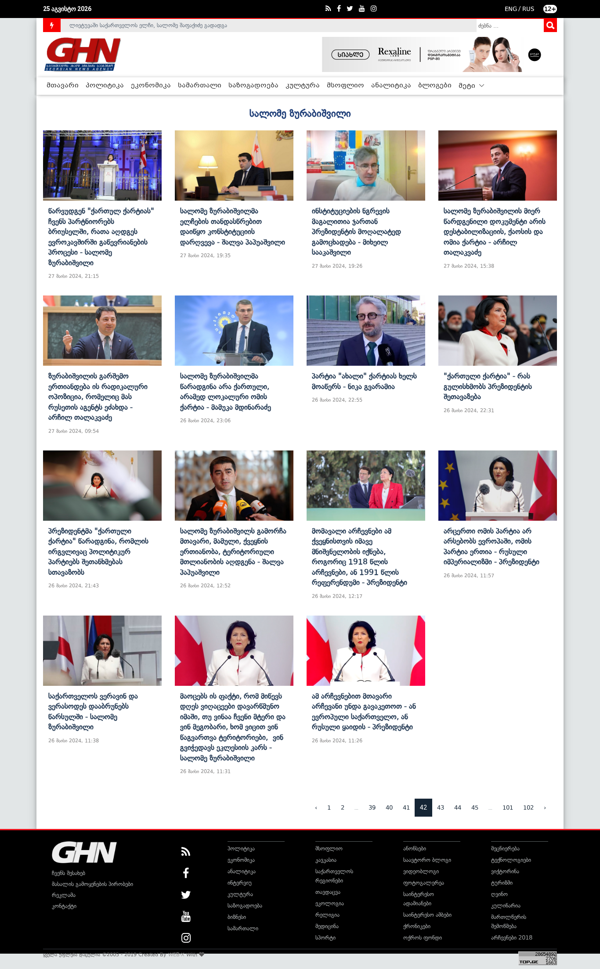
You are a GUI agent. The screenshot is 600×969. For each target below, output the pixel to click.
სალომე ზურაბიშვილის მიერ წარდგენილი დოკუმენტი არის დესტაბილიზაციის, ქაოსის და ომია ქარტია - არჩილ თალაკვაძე (495, 231)
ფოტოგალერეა (423, 882)
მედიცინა (327, 926)
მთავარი (63, 85)
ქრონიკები (416, 926)
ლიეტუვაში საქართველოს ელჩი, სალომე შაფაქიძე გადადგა (148, 25)
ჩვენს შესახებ (68, 873)
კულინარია (505, 905)
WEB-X (176, 954)
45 (474, 807)
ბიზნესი (237, 917)
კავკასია (325, 860)
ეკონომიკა (151, 85)
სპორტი (325, 937)
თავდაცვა (327, 892)
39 (372, 807)
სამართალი (199, 85)
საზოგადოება (253, 85)
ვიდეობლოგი (421, 871)
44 (457, 807)
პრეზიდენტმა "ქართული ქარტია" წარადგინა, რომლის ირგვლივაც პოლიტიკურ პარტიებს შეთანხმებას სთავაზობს (98, 551)
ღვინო (499, 894)
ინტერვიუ (240, 882)
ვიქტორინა (505, 871)
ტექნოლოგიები (511, 860)
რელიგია (327, 914)
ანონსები (414, 848)
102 (528, 807)
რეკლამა (64, 895)
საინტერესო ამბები (427, 914)
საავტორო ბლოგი (427, 860)
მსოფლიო (345, 85)
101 (507, 807)
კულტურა (303, 85)
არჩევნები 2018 (511, 937)
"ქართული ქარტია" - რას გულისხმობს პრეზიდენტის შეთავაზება (488, 386)
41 (406, 807)
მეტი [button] (468, 86)
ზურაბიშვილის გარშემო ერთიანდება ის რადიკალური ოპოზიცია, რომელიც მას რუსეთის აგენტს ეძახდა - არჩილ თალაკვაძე (98, 396)
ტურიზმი (502, 882)
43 (440, 807)
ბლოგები (435, 85)
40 (389, 807)
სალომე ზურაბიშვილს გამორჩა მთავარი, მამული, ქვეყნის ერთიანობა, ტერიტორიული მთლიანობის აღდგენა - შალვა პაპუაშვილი (233, 551)
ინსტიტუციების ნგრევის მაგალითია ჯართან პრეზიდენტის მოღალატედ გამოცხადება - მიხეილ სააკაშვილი (356, 231)
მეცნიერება (505, 848)
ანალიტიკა (391, 85)
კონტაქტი (64, 906)
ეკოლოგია (329, 903)
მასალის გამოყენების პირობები (92, 884)
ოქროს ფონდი (422, 937)
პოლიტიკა (105, 85)
